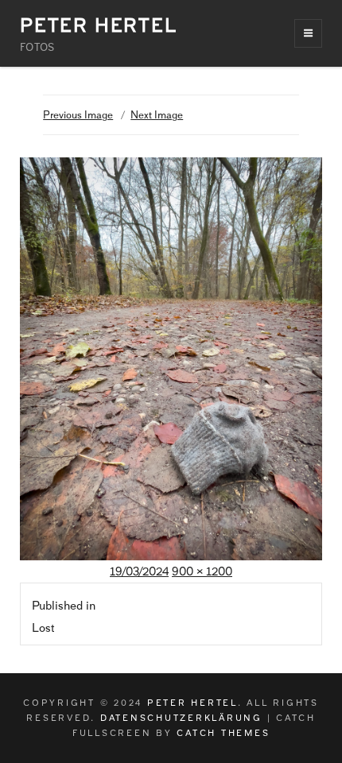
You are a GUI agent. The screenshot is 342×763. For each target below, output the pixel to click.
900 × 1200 (202, 571)
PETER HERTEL (98, 25)
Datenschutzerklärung (181, 717)
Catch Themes (223, 732)
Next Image (156, 115)
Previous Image (78, 115)
